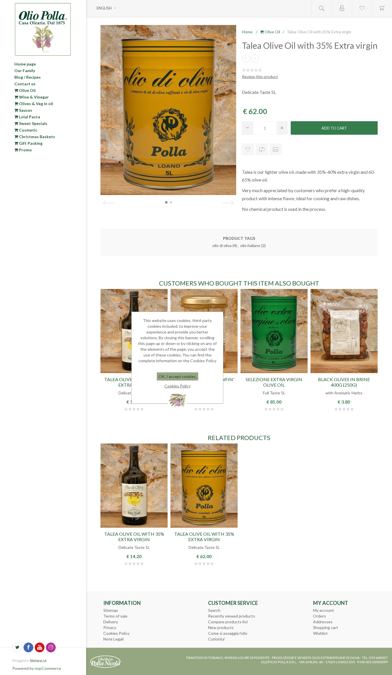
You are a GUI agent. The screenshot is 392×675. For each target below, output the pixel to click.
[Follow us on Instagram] (51, 647)
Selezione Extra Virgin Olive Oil (274, 382)
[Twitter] (17, 647)
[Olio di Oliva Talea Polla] (134, 485)
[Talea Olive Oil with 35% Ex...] (246, 59)
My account (323, 610)
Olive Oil (27, 90)
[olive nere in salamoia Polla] (344, 331)
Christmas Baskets (36, 136)
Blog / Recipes (27, 77)
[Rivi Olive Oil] (255, 59)
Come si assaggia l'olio (227, 633)
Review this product (260, 76)
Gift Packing (30, 143)
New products (221, 627)
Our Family (24, 70)
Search (214, 610)
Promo (25, 149)
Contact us (25, 83)
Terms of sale (115, 616)
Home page (25, 63)
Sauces (25, 110)
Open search (322, 8)
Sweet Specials (32, 123)
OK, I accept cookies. (177, 376)
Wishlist (320, 633)
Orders (319, 616)
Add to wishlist (248, 149)
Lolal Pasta (29, 116)
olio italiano (250, 245)
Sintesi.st (38, 660)
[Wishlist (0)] (362, 8)
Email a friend (275, 149)
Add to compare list (262, 149)
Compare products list (228, 621)
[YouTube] (39, 647)
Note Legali (113, 639)
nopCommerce (48, 668)
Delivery (110, 621)
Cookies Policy (116, 633)
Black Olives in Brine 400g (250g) (344, 382)
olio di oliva (222, 245)
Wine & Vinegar (33, 97)
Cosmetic (27, 130)
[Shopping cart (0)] (382, 8)
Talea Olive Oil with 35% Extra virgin (134, 536)
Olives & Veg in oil (35, 103)
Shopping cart (325, 627)
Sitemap (110, 610)
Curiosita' (216, 639)
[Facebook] (28, 647)
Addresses (323, 621)
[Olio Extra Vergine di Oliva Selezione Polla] (274, 331)
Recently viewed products (231, 616)
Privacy (109, 627)
